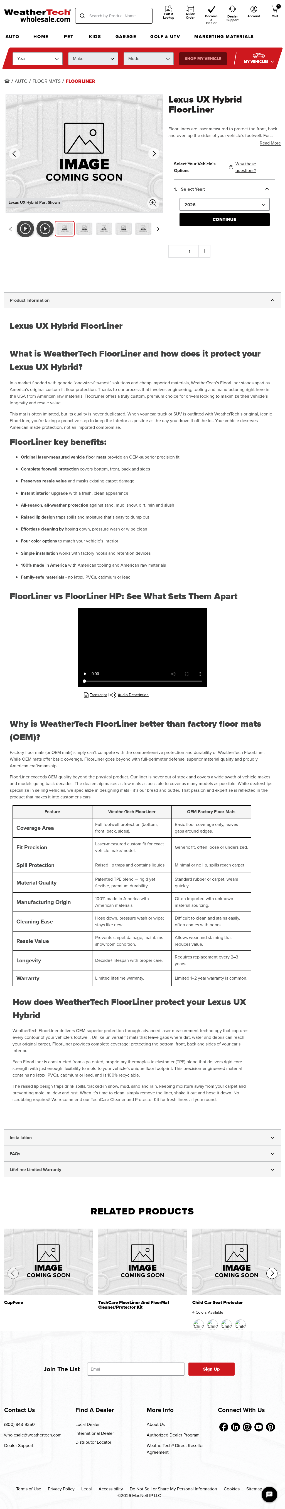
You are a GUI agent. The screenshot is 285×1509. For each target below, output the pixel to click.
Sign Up (211, 1369)
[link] (7, 80)
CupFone (13, 1303)
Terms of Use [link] (28, 1489)
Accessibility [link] (111, 1489)
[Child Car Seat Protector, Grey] (240, 1324)
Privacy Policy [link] (61, 1489)
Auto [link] (21, 81)
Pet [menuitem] (68, 36)
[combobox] (114, 16)
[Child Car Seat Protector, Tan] (226, 1324)
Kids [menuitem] (95, 36)
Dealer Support (18, 1445)
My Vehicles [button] (256, 61)
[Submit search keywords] (82, 16)
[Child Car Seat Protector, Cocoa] (212, 1324)
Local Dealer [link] (87, 1424)
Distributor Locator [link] (93, 1442)
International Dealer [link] (94, 1433)
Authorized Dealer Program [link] (173, 1435)
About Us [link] (156, 1424)
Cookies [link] (232, 1489)
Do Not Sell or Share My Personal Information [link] (173, 1489)
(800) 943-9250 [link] (19, 1424)
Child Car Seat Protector (217, 1303)
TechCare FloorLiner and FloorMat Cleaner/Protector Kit (133, 1305)
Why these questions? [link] (245, 167)
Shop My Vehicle (203, 59)
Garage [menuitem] (126, 36)
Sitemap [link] (254, 1489)
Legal (86, 1489)
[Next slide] (158, 229)
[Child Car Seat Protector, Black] (198, 1324)
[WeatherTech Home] (37, 15)
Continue (224, 219)
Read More (270, 143)
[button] (168, 16)
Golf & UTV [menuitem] (165, 36)
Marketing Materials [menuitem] (224, 36)
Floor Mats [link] (47, 81)
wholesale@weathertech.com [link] (33, 1435)
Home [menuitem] (40, 36)
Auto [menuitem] (12, 36)
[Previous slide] (10, 229)
